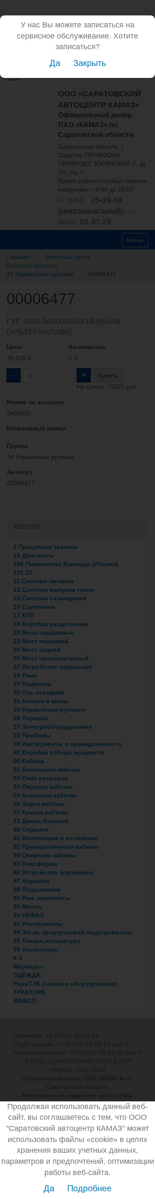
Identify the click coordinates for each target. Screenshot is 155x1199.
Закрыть (89, 63)
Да (55, 63)
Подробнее (89, 1188)
